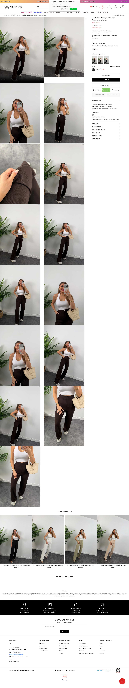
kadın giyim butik (110, 593)
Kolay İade (81, 651)
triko (95, 594)
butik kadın (121, 593)
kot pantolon (72, 594)
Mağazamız (41, 646)
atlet (87, 594)
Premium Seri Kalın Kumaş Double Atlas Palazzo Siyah (16, 565)
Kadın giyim (25, 593)
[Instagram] (10, 643)
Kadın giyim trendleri (51, 593)
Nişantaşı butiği (10, 593)
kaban (124, 594)
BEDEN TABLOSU (116, 66)
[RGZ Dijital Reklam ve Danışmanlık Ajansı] (64, 676)
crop (106, 594)
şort (114, 594)
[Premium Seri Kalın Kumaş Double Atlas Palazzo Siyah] (16, 539)
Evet (73, 8)
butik (32, 594)
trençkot (60, 596)
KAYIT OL (64, 631)
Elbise (101, 643)
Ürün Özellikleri (96, 100)
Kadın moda (36, 593)
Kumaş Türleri (96, 138)
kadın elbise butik (51, 594)
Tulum (101, 648)
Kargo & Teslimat (83, 646)
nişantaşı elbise (86, 593)
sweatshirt (110, 594)
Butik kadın (30, 593)
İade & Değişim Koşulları (98, 129)
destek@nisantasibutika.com (16, 654)
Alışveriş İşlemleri (63, 648)
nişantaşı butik (58, 594)
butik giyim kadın (27, 594)
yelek (63, 596)
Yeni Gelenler (103, 651)
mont (56, 596)
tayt (119, 594)
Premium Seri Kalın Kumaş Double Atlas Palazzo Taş (113, 565)
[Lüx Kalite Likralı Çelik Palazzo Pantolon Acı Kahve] (101, 60)
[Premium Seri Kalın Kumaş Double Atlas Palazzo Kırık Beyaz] (48, 539)
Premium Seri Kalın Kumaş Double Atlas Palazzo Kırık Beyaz (48, 565)
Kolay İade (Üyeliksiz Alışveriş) (86, 653)
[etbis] (118, 670)
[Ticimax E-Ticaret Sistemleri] (64, 680)
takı (68, 596)
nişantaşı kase (93, 593)
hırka (104, 594)
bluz (89, 594)
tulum (66, 596)
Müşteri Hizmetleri (43, 651)
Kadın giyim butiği (18, 593)
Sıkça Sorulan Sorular (64, 643)
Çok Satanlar (122, 681)
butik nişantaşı (11, 594)
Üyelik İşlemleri (62, 646)
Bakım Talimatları (97, 135)
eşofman (77, 594)
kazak (91, 594)
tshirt (101, 594)
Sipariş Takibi (82, 643)
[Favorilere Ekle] (85, 19)
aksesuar (72, 596)
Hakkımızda (41, 643)
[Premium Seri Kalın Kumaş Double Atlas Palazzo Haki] (81, 539)
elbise (81, 594)
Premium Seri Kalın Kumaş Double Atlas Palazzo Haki (80, 565)
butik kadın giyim (19, 594)
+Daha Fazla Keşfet (96, 27)
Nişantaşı (4, 593)
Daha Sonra (65, 8)
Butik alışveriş (60, 593)
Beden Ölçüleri (96, 132)
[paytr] (105, 670)
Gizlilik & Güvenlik (43, 648)
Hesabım (61, 653)
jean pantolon (65, 594)
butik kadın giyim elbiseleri (40, 594)
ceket (121, 594)
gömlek (97, 594)
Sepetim (61, 651)
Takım (101, 646)
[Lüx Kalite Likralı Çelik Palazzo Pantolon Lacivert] (107, 60)
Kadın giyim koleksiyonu (68, 593)
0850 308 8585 (24, 612)
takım (84, 594)
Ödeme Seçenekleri (97, 126)
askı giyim (116, 593)
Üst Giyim (102, 653)
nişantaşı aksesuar (101, 593)
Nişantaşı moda (42, 593)
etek (116, 594)
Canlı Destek (107, 90)
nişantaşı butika (78, 593)
